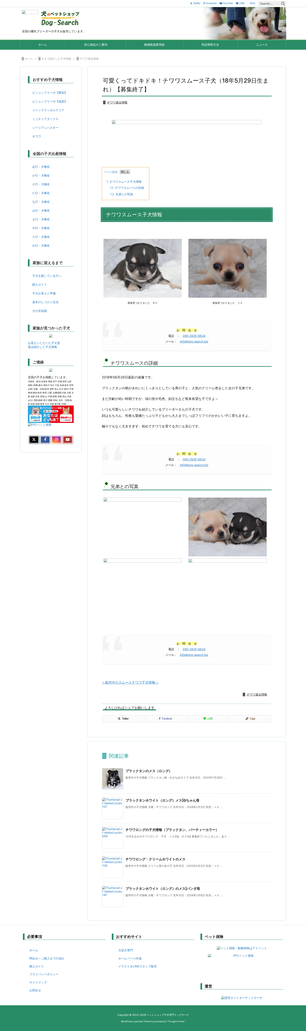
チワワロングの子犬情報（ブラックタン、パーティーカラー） (172, 830)
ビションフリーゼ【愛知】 (49, 92)
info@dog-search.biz (194, 341)
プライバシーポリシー (43, 974)
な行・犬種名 (41, 201)
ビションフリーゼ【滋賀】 (49, 101)
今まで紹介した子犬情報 (56, 58)
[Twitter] (34, 440)
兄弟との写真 (121, 194)
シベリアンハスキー (45, 127)
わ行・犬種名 (41, 245)
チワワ (36, 136)
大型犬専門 (125, 950)
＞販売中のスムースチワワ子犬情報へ (130, 682)
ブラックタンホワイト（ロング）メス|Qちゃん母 (162, 800)
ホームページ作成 (130, 958)
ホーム (29, 58)
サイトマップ (38, 982)
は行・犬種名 (41, 210)
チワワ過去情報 (89, 58)
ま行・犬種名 (41, 219)
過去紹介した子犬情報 (42, 347)
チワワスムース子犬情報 (124, 181)
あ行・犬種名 (41, 166)
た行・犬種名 (41, 193)
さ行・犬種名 (41, 184)
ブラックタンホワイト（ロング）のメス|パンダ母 (163, 888)
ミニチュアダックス (45, 119)
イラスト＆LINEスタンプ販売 (137, 966)
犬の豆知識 (39, 311)
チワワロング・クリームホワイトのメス (155, 859)
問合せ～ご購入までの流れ (46, 958)
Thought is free (176, 1021)
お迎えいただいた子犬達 (44, 343)
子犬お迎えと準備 (44, 293)
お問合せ (35, 990)
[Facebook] (45, 440)
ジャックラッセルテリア (48, 110)
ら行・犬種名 (41, 236)
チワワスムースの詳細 (127, 187)
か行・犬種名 (41, 175)
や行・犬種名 (41, 228)
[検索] (283, 3)
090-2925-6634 (194, 336)
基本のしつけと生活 (45, 302)
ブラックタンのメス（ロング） (149, 771)
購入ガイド (39, 284)
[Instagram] (56, 440)
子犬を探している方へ (46, 275)
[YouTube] (68, 440)
